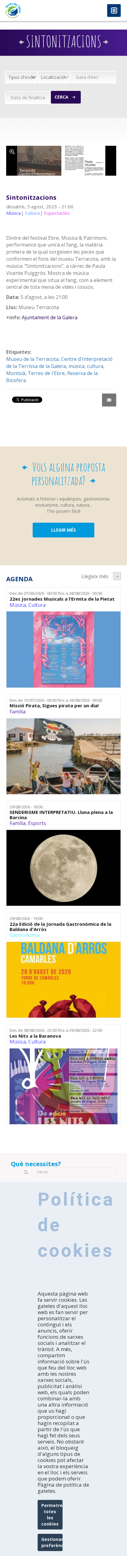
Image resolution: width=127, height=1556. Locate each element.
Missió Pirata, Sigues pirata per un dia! (54, 705)
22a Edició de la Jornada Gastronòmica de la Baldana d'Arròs (60, 926)
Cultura (37, 605)
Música (18, 605)
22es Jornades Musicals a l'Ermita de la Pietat (62, 599)
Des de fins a (56, 593)
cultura (95, 366)
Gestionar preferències (52, 1542)
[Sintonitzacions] (61, 161)
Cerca (61, 97)
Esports (37, 823)
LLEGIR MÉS (63, 530)
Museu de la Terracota (32, 359)
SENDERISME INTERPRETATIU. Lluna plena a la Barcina (61, 815)
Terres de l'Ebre (46, 373)
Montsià (15, 373)
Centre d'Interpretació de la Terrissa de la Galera (59, 363)
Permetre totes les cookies (52, 1514)
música (76, 366)
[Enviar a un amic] (109, 400)
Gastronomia (25, 935)
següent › (117, 576)
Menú (114, 11)
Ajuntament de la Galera (49, 317)
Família (18, 711)
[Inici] (32, 10)
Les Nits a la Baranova (35, 1036)
